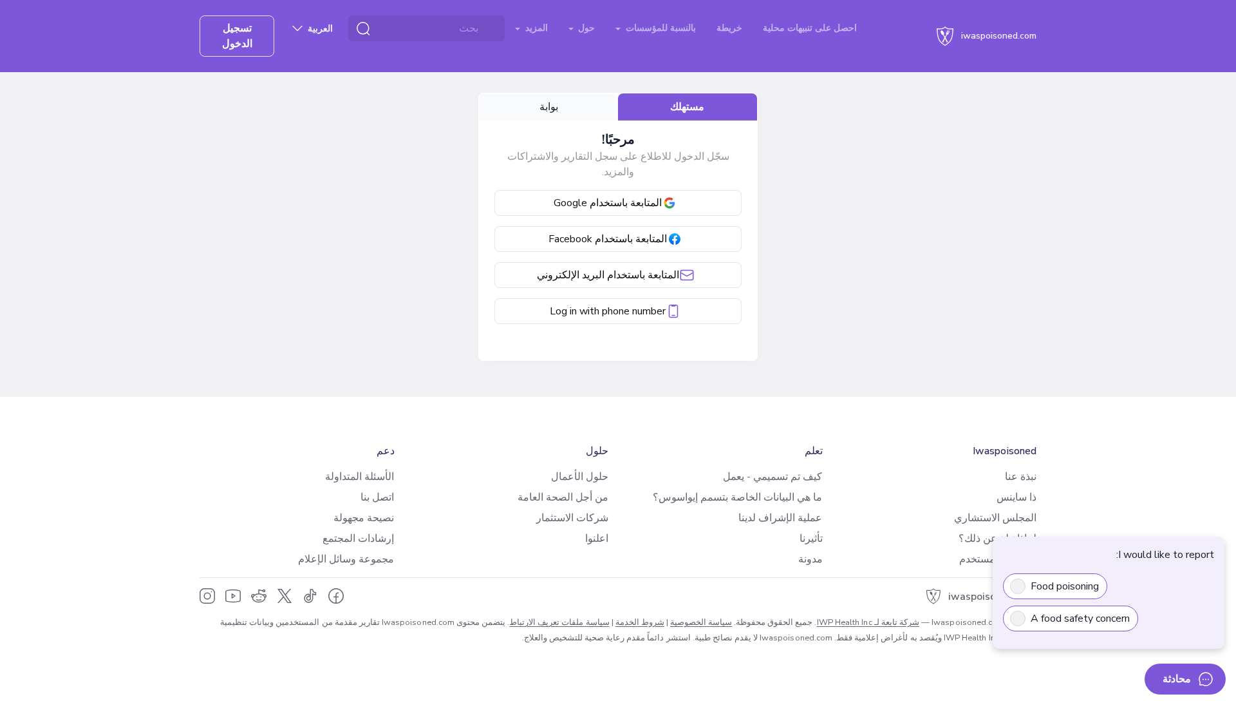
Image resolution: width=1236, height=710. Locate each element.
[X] (284, 596)
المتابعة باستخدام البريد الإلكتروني (608, 275)
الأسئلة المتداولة (359, 477)
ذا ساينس (1016, 497)
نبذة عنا (1020, 477)
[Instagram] (207, 596)
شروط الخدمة (639, 622)
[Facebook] (336, 596)
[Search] (363, 28)
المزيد (535, 28)
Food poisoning (1065, 586)
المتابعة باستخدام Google (608, 203)
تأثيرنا (811, 539)
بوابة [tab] (548, 107)
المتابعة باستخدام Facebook (607, 239)
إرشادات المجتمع (358, 539)
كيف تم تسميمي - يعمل (772, 477)
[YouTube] (233, 596)
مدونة (810, 559)
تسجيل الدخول (237, 36)
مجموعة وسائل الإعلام (346, 559)
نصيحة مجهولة (363, 518)
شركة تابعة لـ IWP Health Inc (868, 622)
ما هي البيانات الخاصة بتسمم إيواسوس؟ (737, 497)
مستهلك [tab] (687, 107)
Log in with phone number (608, 311)
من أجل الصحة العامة (563, 497)
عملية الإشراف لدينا (780, 518)
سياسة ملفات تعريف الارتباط (559, 622)
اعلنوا (596, 539)
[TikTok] (310, 596)
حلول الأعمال (579, 477)
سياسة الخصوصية (701, 622)
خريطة (729, 28)
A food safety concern (1080, 618)
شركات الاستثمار (572, 518)
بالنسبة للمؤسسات (659, 28)
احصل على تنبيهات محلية (810, 28)
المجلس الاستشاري (995, 518)
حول (585, 28)
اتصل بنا (377, 497)
